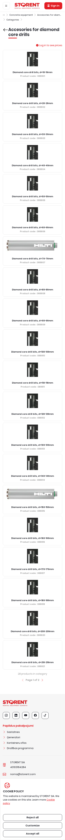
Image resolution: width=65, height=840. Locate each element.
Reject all (33, 817)
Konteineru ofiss (17, 743)
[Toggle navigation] (6, 5)
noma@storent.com (23, 774)
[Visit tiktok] (45, 715)
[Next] (42, 680)
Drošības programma (20, 748)
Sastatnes (13, 732)
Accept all (32, 833)
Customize (32, 825)
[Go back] (5, 27)
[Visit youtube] (25, 715)
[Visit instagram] (6, 715)
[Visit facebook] (35, 715)
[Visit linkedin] (15, 715)
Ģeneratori (13, 737)
